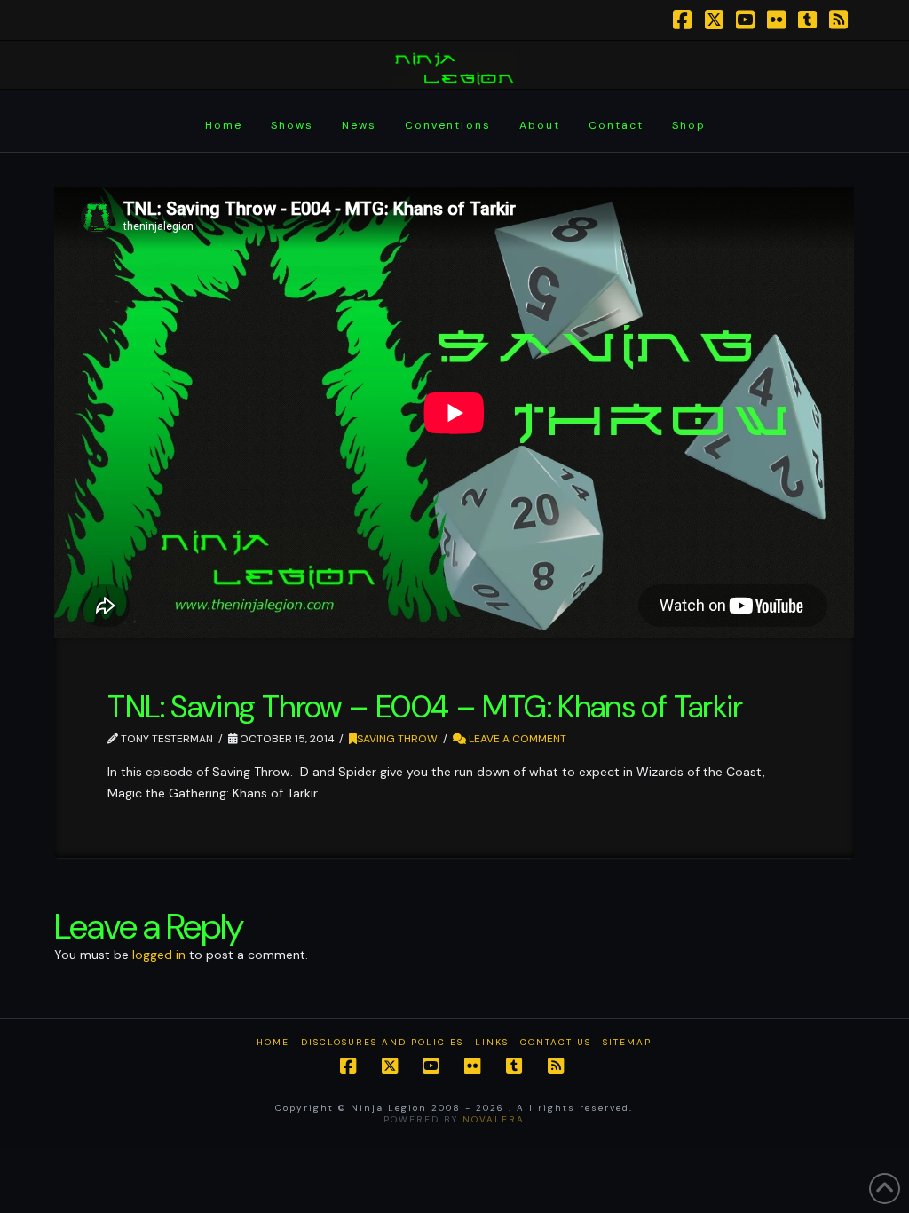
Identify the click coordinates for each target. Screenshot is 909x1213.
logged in (159, 955)
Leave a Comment (516, 739)
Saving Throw (397, 739)
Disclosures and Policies (382, 1042)
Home (273, 1042)
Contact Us (555, 1042)
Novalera (493, 1119)
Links (492, 1042)
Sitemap (627, 1042)
